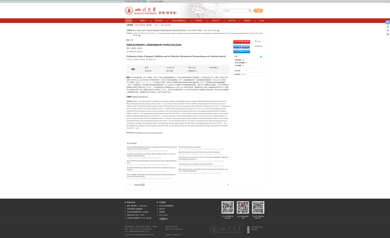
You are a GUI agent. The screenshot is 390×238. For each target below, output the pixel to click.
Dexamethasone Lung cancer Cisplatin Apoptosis (148, 133)
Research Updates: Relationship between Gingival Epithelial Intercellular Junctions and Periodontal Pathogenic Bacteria (151, 175)
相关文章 (148, 71)
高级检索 (258, 10)
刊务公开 (215, 21)
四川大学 (162, 209)
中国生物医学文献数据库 (135, 209)
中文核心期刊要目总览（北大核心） (138, 212)
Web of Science (163, 215)
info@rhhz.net (177, 235)
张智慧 (133, 48)
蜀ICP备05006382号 (172, 226)
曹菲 (128, 48)
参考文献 (214, 68)
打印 (241, 51)
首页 (129, 21)
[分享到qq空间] (388, 26)
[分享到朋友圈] (388, 34)
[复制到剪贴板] (218, 31)
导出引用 (245, 46)
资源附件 (192, 71)
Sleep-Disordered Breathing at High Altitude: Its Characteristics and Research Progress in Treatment (151, 168)
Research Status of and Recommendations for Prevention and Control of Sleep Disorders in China (152, 161)
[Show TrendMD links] (228, 184)
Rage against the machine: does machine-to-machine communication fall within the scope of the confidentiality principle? (203, 170)
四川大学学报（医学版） (144, 25)
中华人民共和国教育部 (166, 206)
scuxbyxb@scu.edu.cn (176, 229)
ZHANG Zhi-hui (139, 60)
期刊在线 (158, 21)
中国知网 (162, 212)
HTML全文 (170, 68)
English (261, 21)
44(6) (162, 25)
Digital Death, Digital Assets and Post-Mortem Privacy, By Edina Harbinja (199, 152)
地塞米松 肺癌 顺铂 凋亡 (140, 97)
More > (163, 219)
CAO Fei (130, 60)
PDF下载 (238, 42)
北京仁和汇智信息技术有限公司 (141, 235)
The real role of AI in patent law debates (189, 147)
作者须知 (198, 21)
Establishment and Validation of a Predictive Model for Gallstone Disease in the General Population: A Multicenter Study (151, 155)
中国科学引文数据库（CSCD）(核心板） (139, 218)
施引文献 (170, 71)
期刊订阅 (232, 21)
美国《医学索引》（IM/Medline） (137, 206)
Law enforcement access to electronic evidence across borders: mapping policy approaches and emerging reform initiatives (203, 158)
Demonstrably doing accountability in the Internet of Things (195, 164)
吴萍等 (139, 48)
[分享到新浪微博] (388, 30)
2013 (156, 25)
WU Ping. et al (151, 60)
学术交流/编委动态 (178, 21)
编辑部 (142, 21)
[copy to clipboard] (139, 36)
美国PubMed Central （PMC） (136, 215)
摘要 (146, 68)
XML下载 (237, 46)
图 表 (192, 68)
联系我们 (247, 21)
